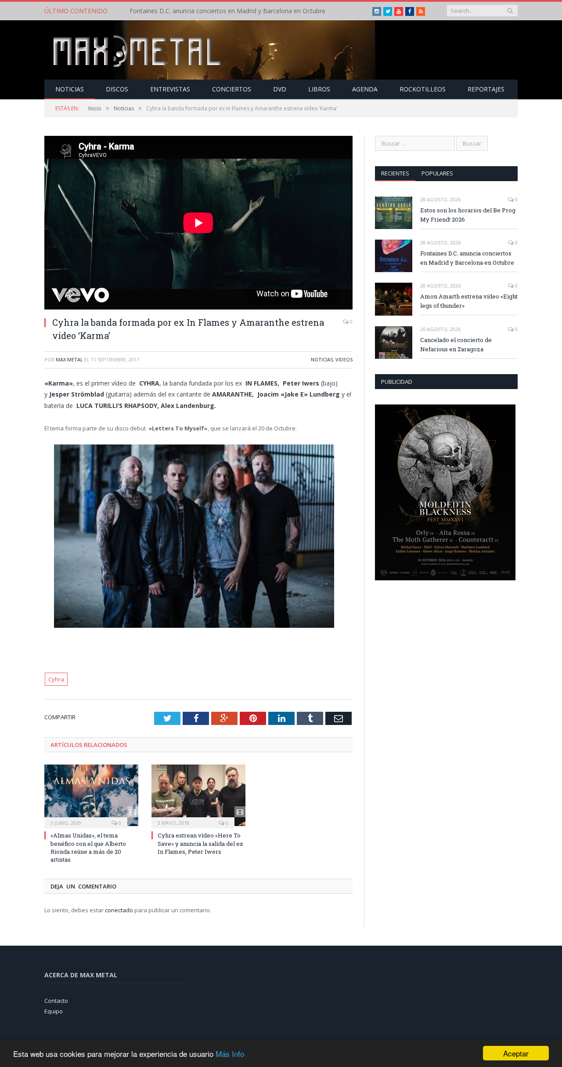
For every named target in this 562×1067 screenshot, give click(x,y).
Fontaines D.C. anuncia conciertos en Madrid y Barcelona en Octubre (227, 11)
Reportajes (486, 89)
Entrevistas (170, 89)
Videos (344, 359)
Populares (437, 173)
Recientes (395, 173)
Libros (319, 89)
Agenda (365, 89)
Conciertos (231, 89)
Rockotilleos (423, 89)
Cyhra (56, 679)
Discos (117, 89)
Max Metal (69, 359)
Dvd (279, 89)
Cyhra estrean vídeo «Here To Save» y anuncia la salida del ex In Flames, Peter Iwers (200, 843)
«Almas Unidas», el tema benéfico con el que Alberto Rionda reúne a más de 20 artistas (88, 847)
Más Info (230, 1053)
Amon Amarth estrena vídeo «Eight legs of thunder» (469, 301)
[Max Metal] (138, 50)
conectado (119, 910)
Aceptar (516, 1053)
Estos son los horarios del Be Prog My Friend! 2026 (467, 214)
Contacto (56, 1001)
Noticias (69, 89)
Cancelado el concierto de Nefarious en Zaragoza (456, 344)
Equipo (53, 1011)
